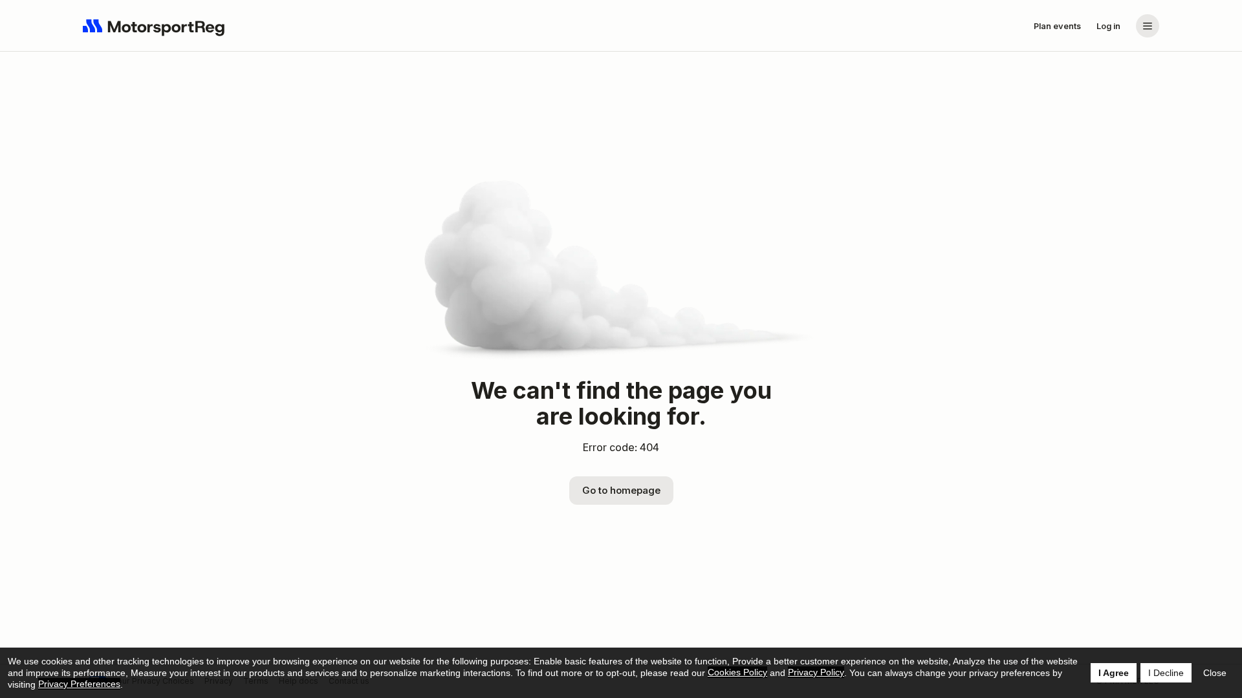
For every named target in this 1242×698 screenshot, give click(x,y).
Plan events (1057, 26)
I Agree (1113, 673)
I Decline (1166, 673)
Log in (1108, 26)
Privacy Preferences (79, 684)
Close (1214, 673)
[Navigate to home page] (154, 26)
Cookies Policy (737, 672)
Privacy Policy (816, 672)
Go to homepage (621, 490)
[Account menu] (1147, 25)
